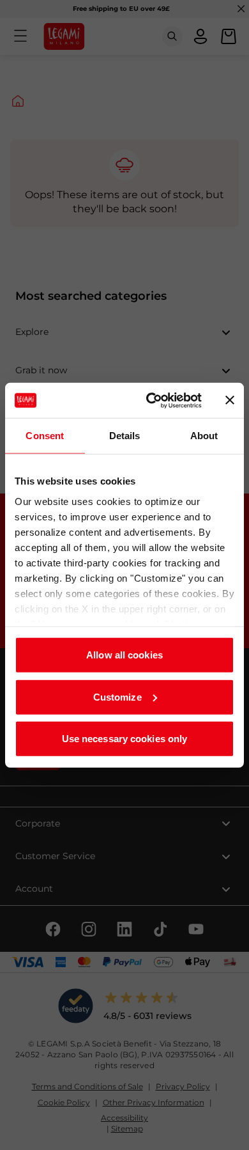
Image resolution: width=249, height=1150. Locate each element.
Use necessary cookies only (125, 738)
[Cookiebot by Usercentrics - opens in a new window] (151, 400)
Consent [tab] (45, 435)
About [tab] (204, 435)
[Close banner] (229, 400)
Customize (117, 696)
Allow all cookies (124, 654)
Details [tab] (124, 435)
